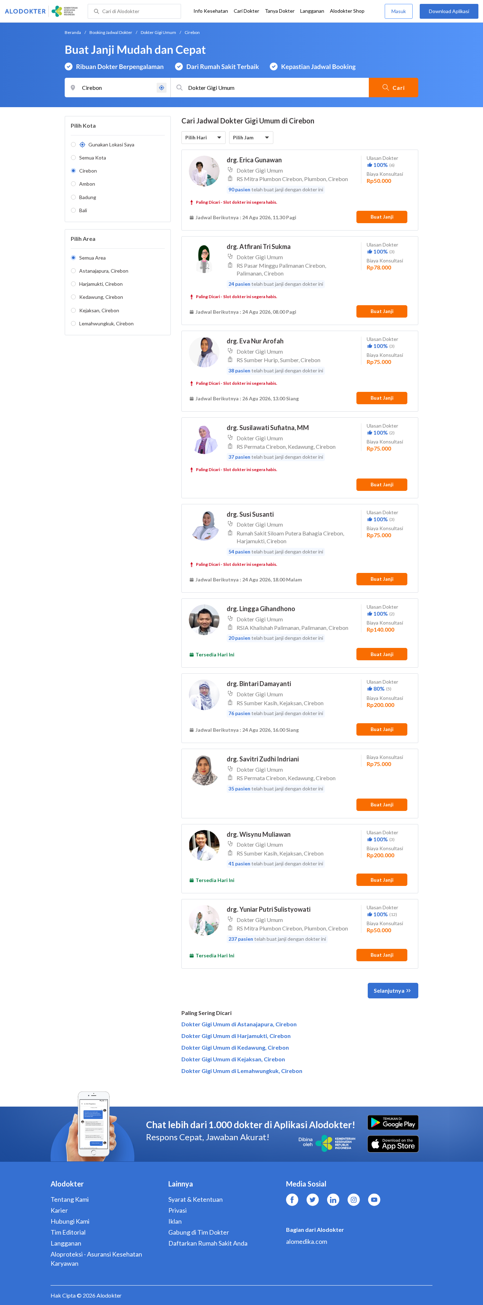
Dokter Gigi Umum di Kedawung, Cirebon (235, 1047)
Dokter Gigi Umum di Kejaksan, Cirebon (233, 1059)
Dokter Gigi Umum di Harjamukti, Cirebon (236, 1035)
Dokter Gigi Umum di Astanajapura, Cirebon (239, 1024)
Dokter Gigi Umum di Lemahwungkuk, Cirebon (241, 1070)
